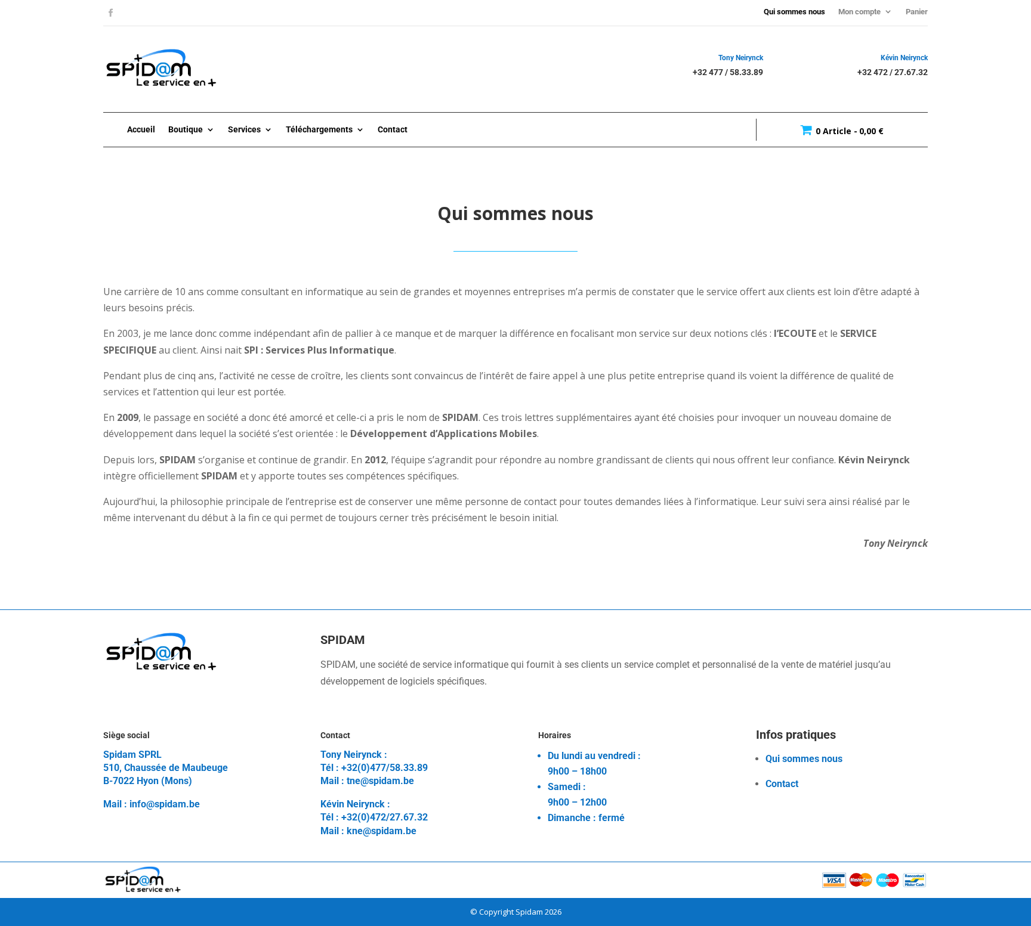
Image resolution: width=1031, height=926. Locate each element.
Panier (917, 11)
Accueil (141, 129)
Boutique (185, 129)
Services (244, 129)
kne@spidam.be (381, 831)
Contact (393, 129)
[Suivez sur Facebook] (111, 13)
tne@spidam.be (380, 780)
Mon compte (859, 11)
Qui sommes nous (794, 11)
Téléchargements (319, 129)
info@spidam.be (164, 804)
